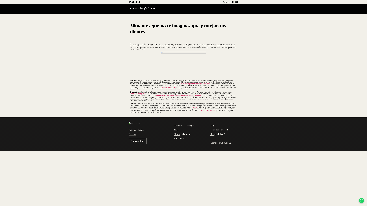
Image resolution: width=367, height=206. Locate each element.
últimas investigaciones (138, 94)
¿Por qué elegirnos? (217, 134)
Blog (212, 126)
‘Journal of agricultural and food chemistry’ (195, 84)
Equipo (176, 130)
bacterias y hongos (208, 110)
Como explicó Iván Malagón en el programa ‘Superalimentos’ (178, 95)
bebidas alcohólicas (169, 87)
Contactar (132, 134)
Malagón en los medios (182, 134)
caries (195, 107)
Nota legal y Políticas (136, 130)
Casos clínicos (179, 139)
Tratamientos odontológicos (184, 126)
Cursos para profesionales (219, 130)
